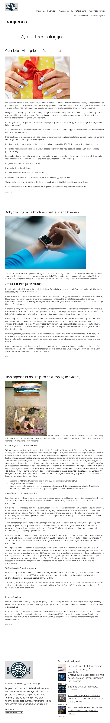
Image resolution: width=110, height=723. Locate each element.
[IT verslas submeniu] (56, 10)
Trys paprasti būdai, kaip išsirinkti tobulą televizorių (42, 377)
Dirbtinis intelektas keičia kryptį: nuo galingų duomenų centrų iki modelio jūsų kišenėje (86, 677)
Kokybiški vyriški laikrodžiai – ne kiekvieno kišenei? (42, 212)
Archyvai (9, 708)
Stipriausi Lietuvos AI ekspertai (83, 686)
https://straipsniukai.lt (16, 688)
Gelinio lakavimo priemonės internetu (33, 50)
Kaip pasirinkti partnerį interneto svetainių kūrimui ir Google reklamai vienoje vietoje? (85, 698)
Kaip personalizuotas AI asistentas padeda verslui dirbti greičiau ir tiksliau (85, 710)
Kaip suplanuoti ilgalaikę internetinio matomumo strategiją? (86, 667)
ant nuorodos (19, 156)
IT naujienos (16, 19)
